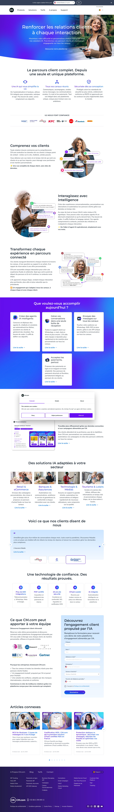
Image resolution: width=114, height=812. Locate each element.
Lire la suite (63, 443)
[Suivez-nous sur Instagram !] (91, 806)
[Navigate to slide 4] (54, 760)
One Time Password (80, 781)
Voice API (13, 781)
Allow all (81, 415)
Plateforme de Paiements (78, 784)
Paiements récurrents (32, 783)
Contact (50, 772)
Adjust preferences (57, 415)
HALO (60, 783)
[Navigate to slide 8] (64, 760)
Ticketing (92, 785)
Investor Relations (67, 806)
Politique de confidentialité (81, 686)
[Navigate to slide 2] (49, 760)
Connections (61, 778)
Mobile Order (14, 783)
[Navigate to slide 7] (62, 760)
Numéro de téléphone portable (75, 679)
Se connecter (99, 6)
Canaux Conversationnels (47, 786)
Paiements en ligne (31, 778)
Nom (68, 649)
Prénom (68, 642)
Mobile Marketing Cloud (63, 787)
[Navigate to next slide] (103, 544)
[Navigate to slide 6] (59, 760)
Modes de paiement (16, 786)
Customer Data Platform (94, 779)
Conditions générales (35, 806)
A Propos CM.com (17, 772)
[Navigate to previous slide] (10, 544)
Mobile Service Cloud (80, 778)
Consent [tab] (31, 401)
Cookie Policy (48, 806)
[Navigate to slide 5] (57, 760)
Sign (91, 783)
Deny (33, 415)
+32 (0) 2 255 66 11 (36, 800)
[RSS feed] (98, 806)
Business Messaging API (48, 779)
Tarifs (43, 10)
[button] (67, 681)
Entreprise (69, 664)
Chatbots (44, 790)
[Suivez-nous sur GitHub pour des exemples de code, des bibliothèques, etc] (88, 806)
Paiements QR (30, 781)
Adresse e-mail (71, 657)
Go (79, 2)
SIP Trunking (14, 778)
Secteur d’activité (71, 672)
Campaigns (45, 783)
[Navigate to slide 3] (52, 760)
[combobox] (82, 674)
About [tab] (82, 401)
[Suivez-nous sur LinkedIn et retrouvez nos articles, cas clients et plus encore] (95, 806)
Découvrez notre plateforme (56, 49)
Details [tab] (57, 401)
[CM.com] (11, 10)
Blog (31, 772)
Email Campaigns (63, 781)
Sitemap (56, 806)
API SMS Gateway (31, 786)
